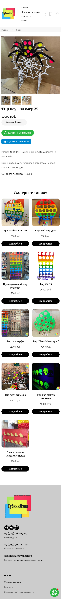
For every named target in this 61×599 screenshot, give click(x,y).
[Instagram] (16, 527)
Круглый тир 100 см (15, 230)
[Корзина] (58, 14)
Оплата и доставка (30, 11)
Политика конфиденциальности (19, 592)
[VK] (11, 527)
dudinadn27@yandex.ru (18, 556)
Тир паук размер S (15, 395)
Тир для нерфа (15, 341)
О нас (24, 20)
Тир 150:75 (46, 284)
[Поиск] (44, 14)
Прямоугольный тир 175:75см (15, 286)
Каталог (25, 7)
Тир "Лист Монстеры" (46, 341)
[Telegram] (6, 527)
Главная (4, 29)
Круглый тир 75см (46, 230)
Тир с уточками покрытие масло (15, 454)
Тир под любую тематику (46, 397)
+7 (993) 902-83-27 (16, 544)
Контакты (26, 16)
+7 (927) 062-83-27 (16, 533)
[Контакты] (51, 14)
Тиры (18, 29)
